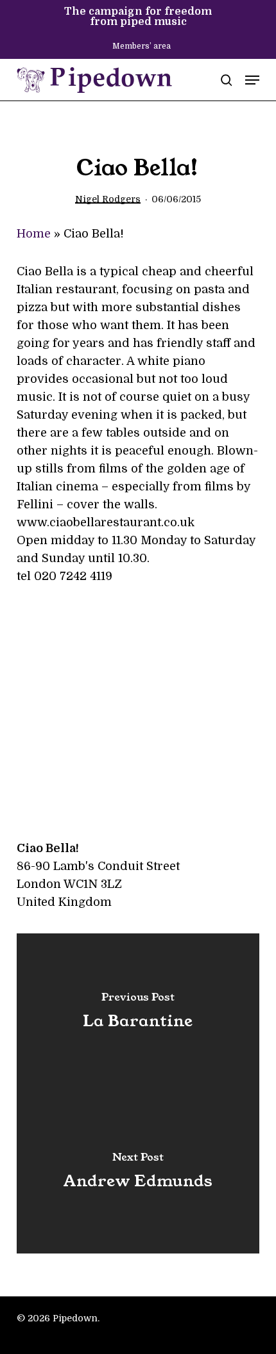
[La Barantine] (138, 1013)
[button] (252, 80)
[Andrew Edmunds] (138, 1173)
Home (34, 233)
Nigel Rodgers (108, 199)
